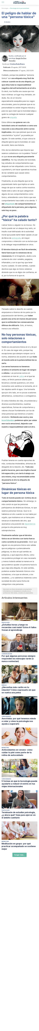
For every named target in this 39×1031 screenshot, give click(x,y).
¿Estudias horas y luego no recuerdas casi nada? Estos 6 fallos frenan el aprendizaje (19, 627)
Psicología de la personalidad (19, 8)
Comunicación (7, 654)
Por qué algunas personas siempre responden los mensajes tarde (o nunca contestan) (18, 659)
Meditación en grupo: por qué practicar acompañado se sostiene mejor (19, 846)
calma (21, 376)
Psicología (5, 8)
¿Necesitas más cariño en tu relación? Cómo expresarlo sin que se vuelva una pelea (19, 690)
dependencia (30, 524)
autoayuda (16, 238)
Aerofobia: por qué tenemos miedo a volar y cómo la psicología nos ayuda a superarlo (19, 721)
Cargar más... (19, 855)
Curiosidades (6, 716)
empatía (13, 117)
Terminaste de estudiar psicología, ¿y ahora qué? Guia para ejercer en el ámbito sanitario (19, 815)
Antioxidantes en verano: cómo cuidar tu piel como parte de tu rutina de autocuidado (17, 752)
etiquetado (10, 204)
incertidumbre (8, 420)
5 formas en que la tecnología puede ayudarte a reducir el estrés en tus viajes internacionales (19, 784)
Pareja (4, 685)
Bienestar (5, 747)
